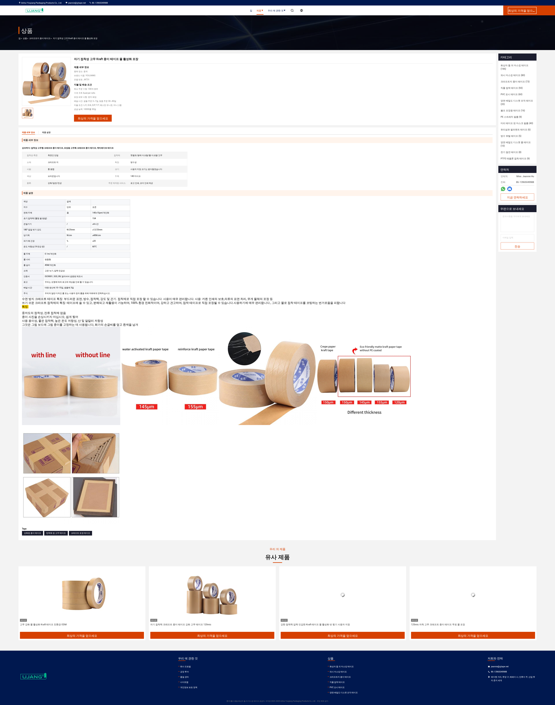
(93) (512, 88)
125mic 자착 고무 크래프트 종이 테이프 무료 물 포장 (308, 624)
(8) (511, 152)
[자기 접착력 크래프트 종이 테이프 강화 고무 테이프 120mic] (82, 595)
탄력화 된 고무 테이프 (56, 533)
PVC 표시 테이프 (337, 687)
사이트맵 (184, 682)
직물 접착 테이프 (337, 682)
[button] (23, 600)
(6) (516, 129)
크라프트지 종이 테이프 (39, 38)
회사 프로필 (185, 666)
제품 (259, 10)
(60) (511, 94)
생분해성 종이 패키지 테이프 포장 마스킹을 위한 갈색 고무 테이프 (445, 624)
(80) (513, 75)
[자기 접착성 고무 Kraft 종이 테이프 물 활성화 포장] (46, 81)
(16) (513, 110)
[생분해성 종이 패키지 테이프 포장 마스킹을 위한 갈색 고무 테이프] (473, 595)
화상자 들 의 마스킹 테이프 (342, 666)
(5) (511, 136)
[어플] (503, 189)
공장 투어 (184, 672)
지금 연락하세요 (517, 197)
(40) (517, 123)
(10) (516, 144)
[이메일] (509, 189)
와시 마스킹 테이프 (338, 672)
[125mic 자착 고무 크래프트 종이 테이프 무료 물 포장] (343, 595)
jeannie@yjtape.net (77, 3)
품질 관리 (184, 677)
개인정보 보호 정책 (188, 687)
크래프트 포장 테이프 (80, 533)
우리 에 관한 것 (275, 10)
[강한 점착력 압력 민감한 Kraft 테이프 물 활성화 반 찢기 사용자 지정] (212, 595)
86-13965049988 (99, 3)
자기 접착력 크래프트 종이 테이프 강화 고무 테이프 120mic (50, 624)
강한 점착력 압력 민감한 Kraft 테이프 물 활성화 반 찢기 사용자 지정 (185, 624)
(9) (511, 117)
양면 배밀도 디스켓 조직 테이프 (344, 692)
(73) (515, 81)
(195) (514, 67)
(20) (517, 102)
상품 (25, 38)
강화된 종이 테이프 (32, 533)
